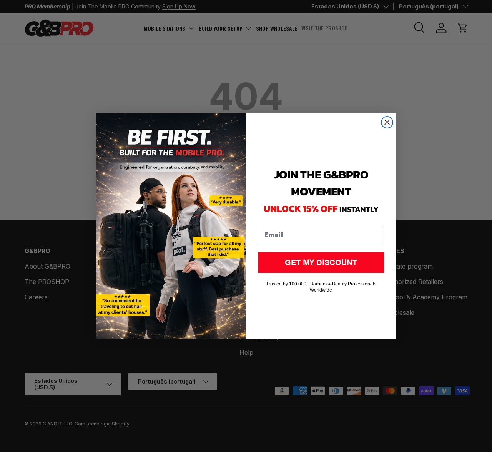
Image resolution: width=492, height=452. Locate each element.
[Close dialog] (387, 122)
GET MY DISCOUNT (321, 262)
